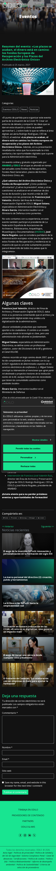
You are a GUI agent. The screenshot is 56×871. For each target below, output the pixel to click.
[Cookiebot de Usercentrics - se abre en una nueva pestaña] (41, 402)
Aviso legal (7, 852)
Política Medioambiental (19, 861)
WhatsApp (24, 518)
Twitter (6, 518)
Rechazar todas (28, 466)
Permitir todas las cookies (28, 448)
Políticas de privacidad (24, 852)
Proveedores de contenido (28, 815)
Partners (28, 821)
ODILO (16, 165)
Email (5, 759)
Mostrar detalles (40, 440)
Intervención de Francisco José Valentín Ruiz (29, 475)
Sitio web (6, 770)
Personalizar (26, 457)
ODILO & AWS (28, 826)
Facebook (14, 518)
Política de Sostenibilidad (27, 864)
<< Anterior (8, 526)
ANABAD (6, 165)
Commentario (10, 712)
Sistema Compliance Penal (33, 855)
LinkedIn (41, 518)
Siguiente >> (47, 526)
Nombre (7, 747)
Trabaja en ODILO (28, 809)
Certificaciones (20, 858)
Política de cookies (36, 858)
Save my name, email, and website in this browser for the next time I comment (25, 784)
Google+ (33, 518)
